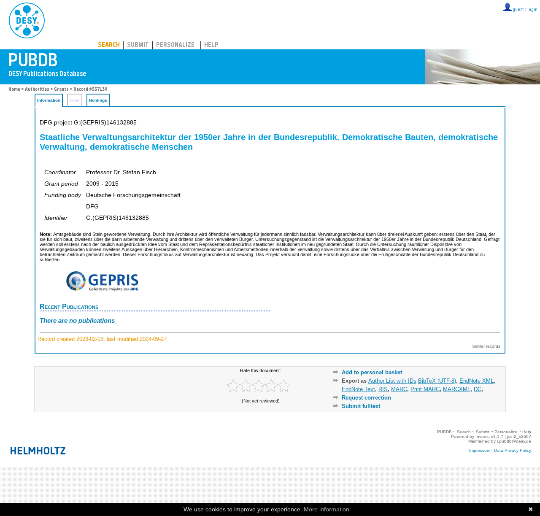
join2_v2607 (519, 436)
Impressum (479, 450)
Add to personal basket (372, 372)
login (532, 10)
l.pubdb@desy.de (514, 441)
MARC (399, 389)
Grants (61, 89)
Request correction (366, 397)
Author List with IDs (392, 381)
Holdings (98, 100)
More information (326, 509)
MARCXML (456, 389)
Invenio (482, 436)
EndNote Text (358, 389)
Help (211, 45)
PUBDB (64, 19)
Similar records (486, 346)
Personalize (175, 45)
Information (48, 100)
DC (477, 389)
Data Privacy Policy (512, 450)
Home (14, 89)
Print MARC (425, 389)
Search (109, 45)
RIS (383, 389)
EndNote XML (476, 381)
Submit (138, 45)
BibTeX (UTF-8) (437, 381)
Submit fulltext (361, 406)
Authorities (37, 89)
